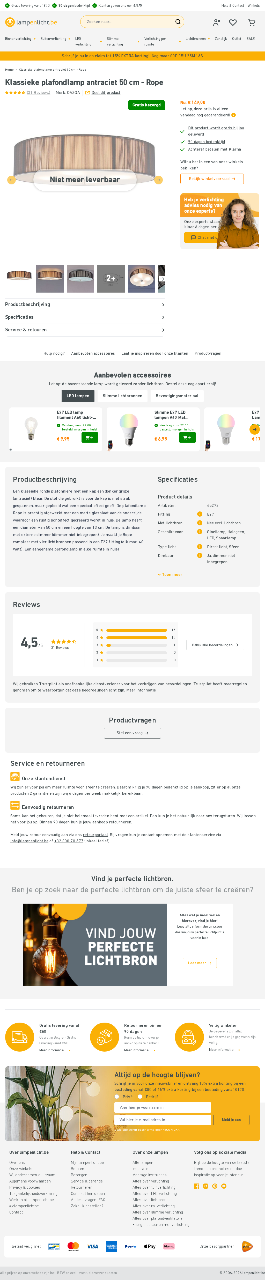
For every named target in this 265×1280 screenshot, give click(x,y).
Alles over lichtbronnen (152, 1200)
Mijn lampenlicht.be (87, 1163)
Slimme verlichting (115, 42)
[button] (132, 56)
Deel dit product (106, 93)
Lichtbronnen (196, 39)
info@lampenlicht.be (29, 841)
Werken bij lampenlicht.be (31, 1200)
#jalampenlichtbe (24, 1206)
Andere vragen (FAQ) (89, 1200)
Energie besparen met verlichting (161, 1225)
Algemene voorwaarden (30, 1181)
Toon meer (172, 575)
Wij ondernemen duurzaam (32, 1175)
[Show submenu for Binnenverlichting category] (34, 39)
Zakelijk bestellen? (87, 1206)
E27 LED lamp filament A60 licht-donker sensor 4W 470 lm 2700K (75, 415)
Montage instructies (149, 1175)
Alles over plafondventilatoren (158, 1219)
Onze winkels (20, 1169)
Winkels (254, 6)
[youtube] (223, 1186)
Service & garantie (87, 1181)
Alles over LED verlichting (154, 1194)
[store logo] (31, 22)
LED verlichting (83, 42)
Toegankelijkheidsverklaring (33, 1194)
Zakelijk (221, 39)
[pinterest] (214, 1186)
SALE (251, 39)
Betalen (77, 1169)
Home (9, 69)
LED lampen (78, 396)
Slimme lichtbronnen (122, 396)
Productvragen (208, 354)
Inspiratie (140, 1169)
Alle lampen (142, 1163)
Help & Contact (233, 6)
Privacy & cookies (24, 1188)
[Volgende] (162, 278)
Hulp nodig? (53, 354)
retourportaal (95, 835)
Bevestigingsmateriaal (177, 396)
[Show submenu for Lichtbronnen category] (209, 39)
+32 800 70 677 (69, 841)
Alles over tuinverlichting (153, 1188)
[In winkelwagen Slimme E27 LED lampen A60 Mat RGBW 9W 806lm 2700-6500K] (187, 437)
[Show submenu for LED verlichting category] (101, 41)
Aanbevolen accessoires (93, 354)
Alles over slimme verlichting (157, 1212)
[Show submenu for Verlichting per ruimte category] (180, 41)
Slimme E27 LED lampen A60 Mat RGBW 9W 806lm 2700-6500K (170, 415)
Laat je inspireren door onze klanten (154, 354)
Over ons (17, 1163)
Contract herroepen (88, 1194)
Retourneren (81, 1188)
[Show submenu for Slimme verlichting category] (138, 41)
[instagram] (205, 1186)
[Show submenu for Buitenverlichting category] (69, 39)
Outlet (236, 39)
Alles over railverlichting (153, 1206)
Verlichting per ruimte (155, 42)
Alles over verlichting (150, 1181)
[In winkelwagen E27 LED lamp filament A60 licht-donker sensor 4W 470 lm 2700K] (90, 437)
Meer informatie (141, 690)
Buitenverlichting (53, 39)
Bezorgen (79, 1175)
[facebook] (196, 1186)
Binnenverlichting (18, 39)
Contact (16, 1212)
